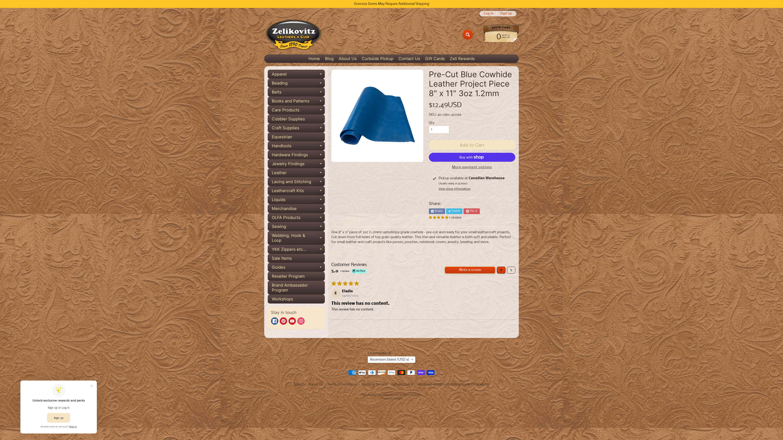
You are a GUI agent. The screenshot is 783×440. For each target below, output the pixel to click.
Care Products (298, 111)
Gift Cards (435, 58)
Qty (432, 123)
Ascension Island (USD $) (389, 360)
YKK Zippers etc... (298, 250)
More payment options (472, 167)
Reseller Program (288, 276)
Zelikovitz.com (390, 395)
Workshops (282, 299)
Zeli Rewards (462, 58)
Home (314, 58)
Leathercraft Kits (298, 191)
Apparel (298, 75)
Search (299, 384)
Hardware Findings (298, 155)
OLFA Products (298, 218)
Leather (298, 173)
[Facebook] (274, 321)
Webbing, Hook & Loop (298, 238)
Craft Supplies (298, 128)
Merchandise (298, 209)
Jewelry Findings (298, 164)
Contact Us (409, 58)
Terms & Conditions (342, 384)
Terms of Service (374, 384)
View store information (455, 189)
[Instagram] (301, 321)
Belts (298, 93)
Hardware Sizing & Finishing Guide (443, 384)
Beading (298, 84)
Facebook (482, 384)
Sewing (298, 227)
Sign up (506, 13)
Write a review (470, 270)
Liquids (298, 200)
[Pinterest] (283, 321)
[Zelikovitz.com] (293, 34)
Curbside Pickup (377, 58)
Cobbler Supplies (288, 119)
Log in (488, 13)
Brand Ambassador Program (290, 288)
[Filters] (501, 270)
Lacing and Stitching (298, 182)
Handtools (298, 146)
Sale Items (282, 258)
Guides (298, 268)
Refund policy (402, 384)
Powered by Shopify (392, 398)
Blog (329, 58)
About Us (348, 58)
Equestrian (282, 136)
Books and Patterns (298, 102)
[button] (439, 218)
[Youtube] (292, 321)
